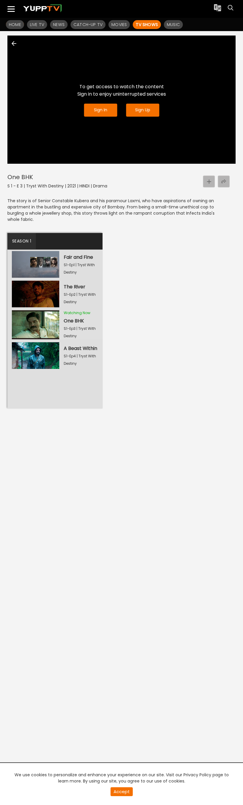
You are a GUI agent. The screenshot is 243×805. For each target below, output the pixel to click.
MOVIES (119, 25)
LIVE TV (37, 25)
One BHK (20, 177)
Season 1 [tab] (21, 241)
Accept (121, 791)
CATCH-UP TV (88, 25)
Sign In (100, 110)
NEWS (59, 25)
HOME (15, 25)
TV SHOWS (147, 25)
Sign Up (142, 110)
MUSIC (173, 25)
